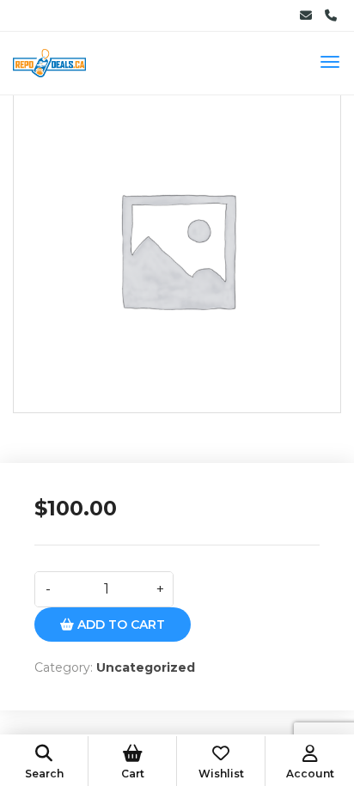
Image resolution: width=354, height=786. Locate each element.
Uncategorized (145, 667)
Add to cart (119, 624)
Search (44, 773)
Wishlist (221, 773)
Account (310, 773)
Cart (132, 773)
